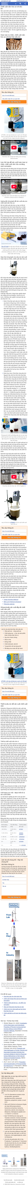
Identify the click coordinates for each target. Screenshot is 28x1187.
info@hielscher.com (21, 1)
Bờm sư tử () (12, 602)
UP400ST (12, 522)
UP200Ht (21, 833)
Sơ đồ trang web (8, 1180)
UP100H (21, 829)
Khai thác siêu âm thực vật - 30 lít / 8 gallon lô (14, 486)
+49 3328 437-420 (6, 1)
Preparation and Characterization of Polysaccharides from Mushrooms (15, 1064)
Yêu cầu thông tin (14, 102)
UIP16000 (21, 841)
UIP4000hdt (21, 839)
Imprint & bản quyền (19, 1180)
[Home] (4, 3)
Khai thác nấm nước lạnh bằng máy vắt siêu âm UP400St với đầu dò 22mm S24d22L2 (14, 196)
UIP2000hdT (21, 836)
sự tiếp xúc (20, 1182)
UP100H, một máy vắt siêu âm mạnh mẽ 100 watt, (14, 681)
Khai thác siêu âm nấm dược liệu (13, 996)
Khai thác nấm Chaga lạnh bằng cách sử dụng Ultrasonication (14, 157)
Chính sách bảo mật (10, 1182)
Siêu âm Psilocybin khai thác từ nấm (14, 1007)
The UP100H (5, 246)
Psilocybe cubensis (9, 604)
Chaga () (11, 599)
